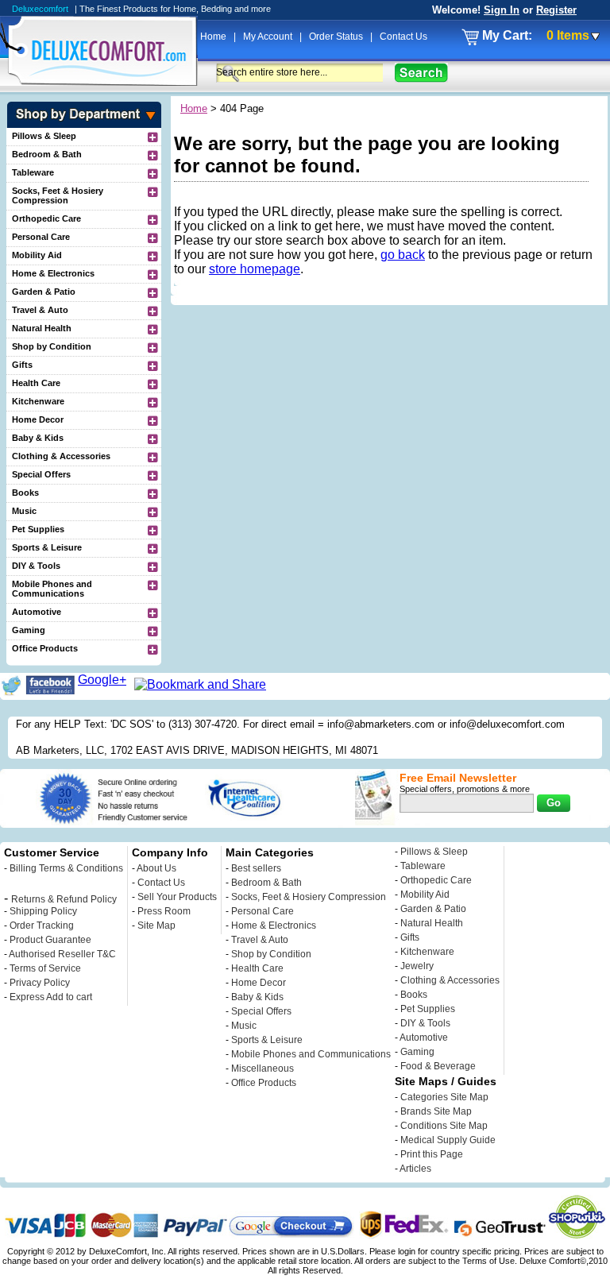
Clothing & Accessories (61, 456)
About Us (156, 868)
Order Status (337, 36)
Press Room (164, 911)
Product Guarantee (50, 939)
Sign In (501, 10)
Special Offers (41, 474)
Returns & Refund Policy (64, 899)
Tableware (33, 172)
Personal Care (41, 237)
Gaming (28, 630)
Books (25, 492)
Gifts (22, 364)
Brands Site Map (436, 1111)
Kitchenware (38, 401)
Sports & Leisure (47, 547)
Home (214, 36)
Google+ (102, 679)
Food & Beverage (438, 1066)
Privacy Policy (40, 982)
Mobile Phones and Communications (52, 588)
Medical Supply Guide (448, 1140)
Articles (415, 1168)
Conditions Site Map (444, 1125)
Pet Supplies (38, 529)
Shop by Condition (51, 346)
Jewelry (417, 966)
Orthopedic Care (46, 218)
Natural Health (41, 328)
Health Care (36, 383)
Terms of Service (45, 968)
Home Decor (38, 419)
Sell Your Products (177, 896)
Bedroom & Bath (47, 154)
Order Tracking (42, 925)
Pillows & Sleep (44, 136)
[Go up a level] (154, 136)
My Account (269, 36)
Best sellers (256, 868)
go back (402, 254)
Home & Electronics (53, 273)
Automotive (36, 611)
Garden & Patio (43, 291)
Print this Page (431, 1154)
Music (24, 511)
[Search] (421, 73)
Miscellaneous (262, 1068)
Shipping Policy (43, 911)
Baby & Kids (38, 437)
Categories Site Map (444, 1097)
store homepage (254, 269)
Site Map (156, 925)
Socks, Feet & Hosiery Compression (57, 195)
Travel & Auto (40, 310)
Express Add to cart (51, 997)
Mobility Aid (37, 255)
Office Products (45, 648)
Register (556, 10)
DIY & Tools (36, 565)
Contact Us (403, 36)
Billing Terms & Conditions (66, 868)
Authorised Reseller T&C (62, 954)
